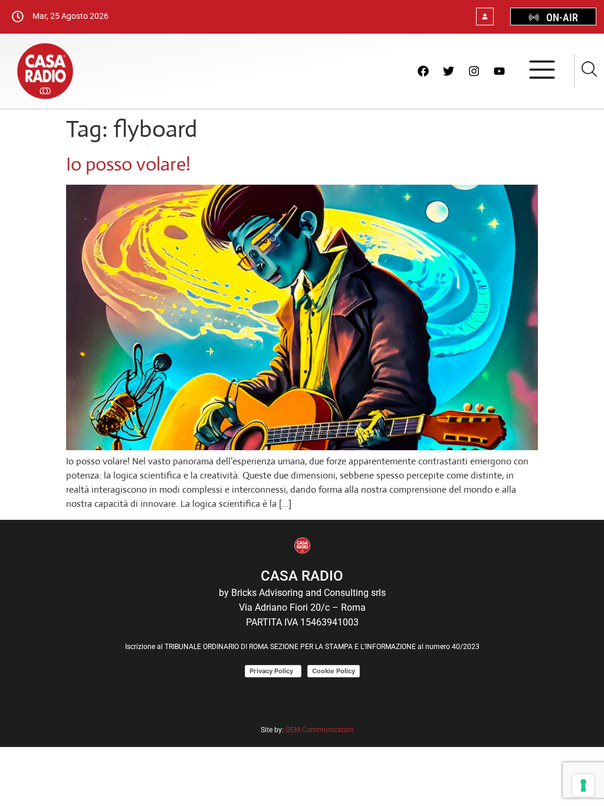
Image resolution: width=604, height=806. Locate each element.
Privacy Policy (273, 671)
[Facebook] (423, 71)
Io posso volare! (128, 164)
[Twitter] (448, 71)
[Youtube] (499, 71)
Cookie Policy (333, 671)
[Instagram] (473, 71)
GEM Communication (320, 730)
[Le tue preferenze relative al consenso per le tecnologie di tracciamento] (583, 785)
